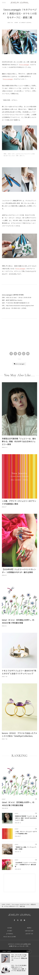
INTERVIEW (29, 931)
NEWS (29, 928)
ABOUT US (29, 934)
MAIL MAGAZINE (10, 937)
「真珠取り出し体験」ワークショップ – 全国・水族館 (26, 848)
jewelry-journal (26, 22)
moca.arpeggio (24, 64)
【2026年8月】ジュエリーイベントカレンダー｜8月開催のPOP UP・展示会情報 (19, 570)
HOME (3, 904)
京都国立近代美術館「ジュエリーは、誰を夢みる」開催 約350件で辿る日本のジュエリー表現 (19, 441)
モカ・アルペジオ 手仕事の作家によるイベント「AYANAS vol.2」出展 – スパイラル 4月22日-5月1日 (18, 968)
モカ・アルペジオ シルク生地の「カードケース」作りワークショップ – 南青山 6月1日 (19, 957)
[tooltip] (11, 353)
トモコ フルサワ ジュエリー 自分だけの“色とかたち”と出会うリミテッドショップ (19, 672)
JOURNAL (9, 934)
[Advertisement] (19, 336)
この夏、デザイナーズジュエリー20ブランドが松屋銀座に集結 (19, 502)
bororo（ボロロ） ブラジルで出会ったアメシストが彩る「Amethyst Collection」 (19, 734)
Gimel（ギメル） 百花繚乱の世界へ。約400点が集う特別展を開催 (18, 621)
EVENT (16, 22)
